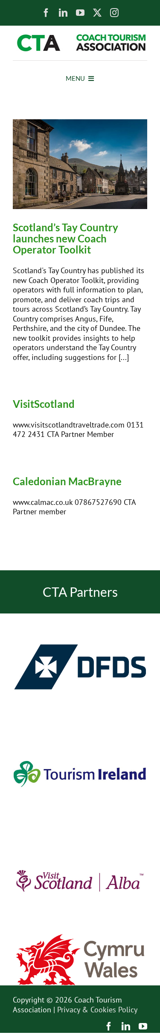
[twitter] (97, 13)
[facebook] (46, 13)
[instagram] (114, 13)
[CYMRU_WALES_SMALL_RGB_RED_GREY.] (80, 938)
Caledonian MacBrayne (67, 481)
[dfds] (80, 617)
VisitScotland (44, 404)
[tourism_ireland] (80, 724)
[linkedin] (63, 13)
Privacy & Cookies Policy (97, 1009)
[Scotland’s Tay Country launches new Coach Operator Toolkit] (80, 164)
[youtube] (80, 13)
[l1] (80, 38)
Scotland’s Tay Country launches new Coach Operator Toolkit (65, 238)
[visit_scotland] (80, 831)
